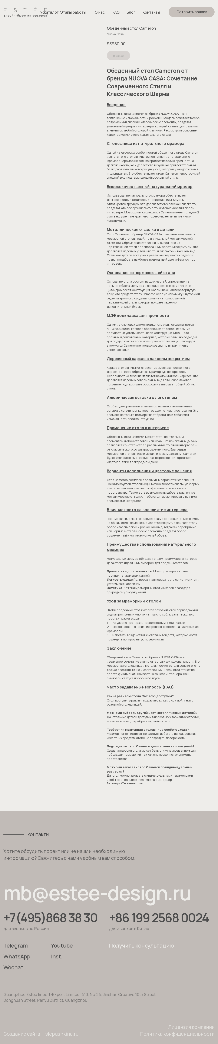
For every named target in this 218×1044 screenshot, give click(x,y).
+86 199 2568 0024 (159, 917)
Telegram (15, 945)
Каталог (51, 12)
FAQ (115, 12)
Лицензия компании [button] (191, 1027)
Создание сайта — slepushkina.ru (41, 1034)
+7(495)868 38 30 (50, 917)
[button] (192, 12)
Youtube (62, 945)
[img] (25, 12)
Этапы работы (73, 12)
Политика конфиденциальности (177, 1034)
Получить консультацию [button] (141, 945)
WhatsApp (16, 956)
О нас (100, 12)
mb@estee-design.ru (97, 892)
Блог (131, 12)
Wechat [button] (13, 967)
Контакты (151, 12)
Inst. (57, 956)
